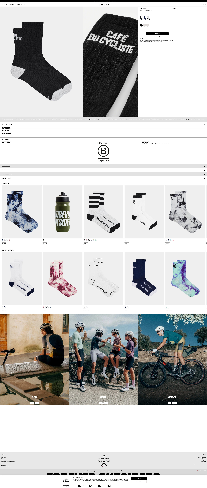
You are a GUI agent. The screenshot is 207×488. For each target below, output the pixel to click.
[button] (157, 33)
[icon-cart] (205, 4)
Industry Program (203, 462)
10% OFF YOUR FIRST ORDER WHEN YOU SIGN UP (103, 1)
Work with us (203, 461)
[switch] (90, 486)
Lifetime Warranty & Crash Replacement (8, 461)
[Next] (204, 360)
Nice (85, 471)
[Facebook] (101, 461)
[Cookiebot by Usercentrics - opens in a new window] (66, 486)
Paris (92, 471)
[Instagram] (99, 461)
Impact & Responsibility (202, 457)
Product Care (3, 462)
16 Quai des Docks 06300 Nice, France (199, 464)
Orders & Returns (4, 460)
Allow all (139, 478)
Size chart (142, 28)
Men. (32, 403)
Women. (37, 403)
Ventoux (101, 471)
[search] (201, 4)
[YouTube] (104, 461)
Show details (115, 485)
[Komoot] (109, 461)
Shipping (2, 458)
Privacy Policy (3, 465)
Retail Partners (203, 458)
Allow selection (139, 481)
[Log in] (203, 4)
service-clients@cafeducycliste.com (7, 466)
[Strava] (107, 461)
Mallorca (109, 471)
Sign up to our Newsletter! (104, 458)
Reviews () (150, 10)
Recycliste (204, 460)
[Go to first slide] (204, 1)
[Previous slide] (3, 1)
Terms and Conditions (5, 464)
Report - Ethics (3, 457)
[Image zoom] (41, 62)
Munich (118, 471)
